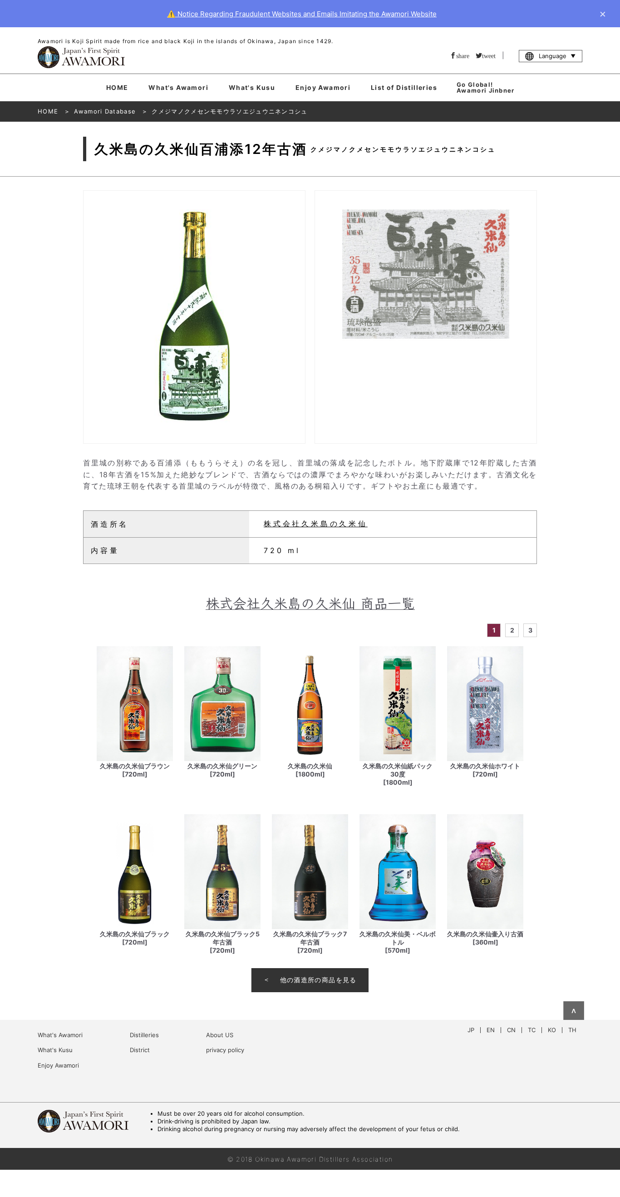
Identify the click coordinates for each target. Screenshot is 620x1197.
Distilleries (144, 1035)
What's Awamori (178, 87)
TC (532, 1030)
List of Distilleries (404, 87)
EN (491, 1030)
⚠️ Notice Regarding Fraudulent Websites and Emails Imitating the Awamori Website (302, 14)
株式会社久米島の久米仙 (316, 523)
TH (572, 1030)
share (462, 55)
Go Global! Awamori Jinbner (486, 87)
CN (511, 1030)
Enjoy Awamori (322, 87)
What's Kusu (252, 87)
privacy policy (225, 1050)
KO (552, 1030)
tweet (489, 55)
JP (470, 1030)
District (140, 1050)
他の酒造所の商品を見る (318, 980)
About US (219, 1035)
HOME (117, 87)
